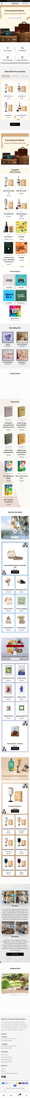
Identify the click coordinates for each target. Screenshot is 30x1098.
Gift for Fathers (6, 76)
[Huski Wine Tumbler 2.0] (15, 799)
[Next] (17, 394)
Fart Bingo (21, 257)
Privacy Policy (5, 1055)
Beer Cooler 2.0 (9, 237)
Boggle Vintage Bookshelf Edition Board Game (22, 452)
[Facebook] (2, 1076)
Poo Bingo (21, 237)
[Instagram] (5, 1076)
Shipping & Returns (6, 1059)
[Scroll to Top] (27, 1090)
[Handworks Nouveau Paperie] (15, 3)
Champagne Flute (8, 115)
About (3, 1069)
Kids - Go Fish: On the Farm (22, 477)
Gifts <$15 (25, 76)
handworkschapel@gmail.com (9, 1073)
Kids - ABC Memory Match (8, 477)
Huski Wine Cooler (21, 96)
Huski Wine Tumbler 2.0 (8, 96)
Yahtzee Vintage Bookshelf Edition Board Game (22, 425)
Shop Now (7, 346)
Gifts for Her (15, 76)
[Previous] (13, 394)
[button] (25, 3)
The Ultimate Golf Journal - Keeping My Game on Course (8, 260)
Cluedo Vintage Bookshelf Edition (8, 451)
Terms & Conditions (6, 1057)
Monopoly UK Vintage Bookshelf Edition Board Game (8, 425)
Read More (15, 954)
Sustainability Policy (6, 1062)
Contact (3, 1071)
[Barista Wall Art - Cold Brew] (15, 736)
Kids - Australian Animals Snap (8, 501)
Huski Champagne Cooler (22, 115)
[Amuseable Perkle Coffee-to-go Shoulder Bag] (15, 559)
